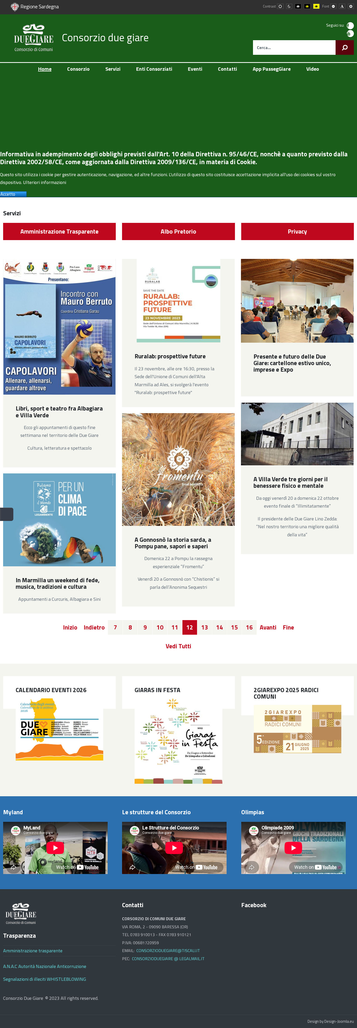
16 (249, 627)
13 (204, 627)
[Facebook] (350, 25)
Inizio (70, 627)
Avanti (268, 627)
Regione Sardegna (39, 6)
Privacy (297, 231)
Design (313, 1021)
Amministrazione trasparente (32, 950)
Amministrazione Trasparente (59, 231)
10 (160, 627)
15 (234, 627)
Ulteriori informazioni (44, 182)
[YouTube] (350, 33)
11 (174, 627)
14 (219, 627)
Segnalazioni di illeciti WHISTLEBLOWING (44, 979)
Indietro (94, 627)
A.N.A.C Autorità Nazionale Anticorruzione (44, 966)
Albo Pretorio (178, 231)
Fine (288, 627)
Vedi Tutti (178, 646)
